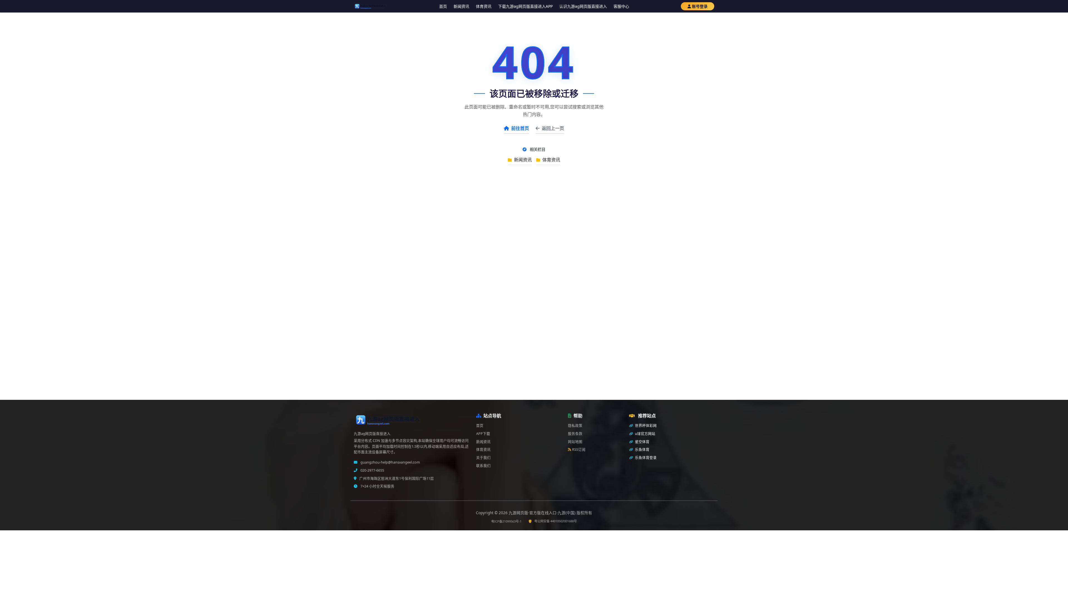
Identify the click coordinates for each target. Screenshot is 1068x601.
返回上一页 (553, 128)
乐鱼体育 (641, 449)
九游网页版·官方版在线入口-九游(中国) (543, 512)
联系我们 (483, 465)
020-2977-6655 (372, 470)
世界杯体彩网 (645, 425)
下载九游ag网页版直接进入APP (525, 6)
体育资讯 (483, 6)
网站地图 (575, 441)
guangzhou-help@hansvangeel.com (390, 462)
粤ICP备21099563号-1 (506, 521)
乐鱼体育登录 (645, 457)
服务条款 (575, 433)
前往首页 (520, 128)
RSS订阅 (578, 449)
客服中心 (621, 6)
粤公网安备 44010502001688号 (555, 521)
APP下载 (483, 433)
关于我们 (483, 457)
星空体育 (641, 441)
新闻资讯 (461, 6)
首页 (443, 6)
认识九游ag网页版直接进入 (583, 6)
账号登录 (700, 6)
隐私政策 (575, 425)
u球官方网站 (644, 433)
